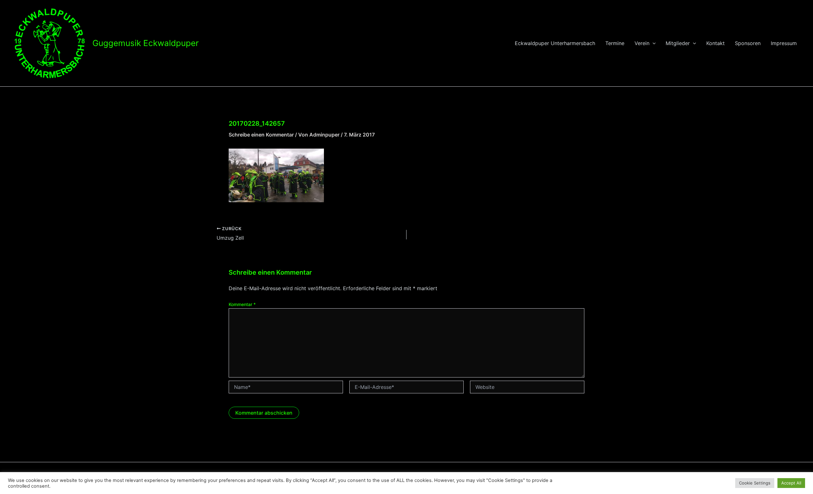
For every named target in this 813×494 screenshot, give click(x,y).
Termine (614, 43)
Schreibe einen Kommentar (261, 134)
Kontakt (715, 43)
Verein (642, 43)
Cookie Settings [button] (754, 482)
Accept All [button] (791, 482)
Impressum (784, 43)
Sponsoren (748, 43)
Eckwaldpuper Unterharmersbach (555, 43)
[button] (652, 43)
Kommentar (242, 304)
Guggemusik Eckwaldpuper (145, 43)
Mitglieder (678, 43)
